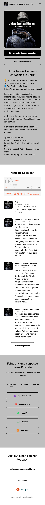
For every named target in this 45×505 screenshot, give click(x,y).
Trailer (16, 180)
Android (24, 384)
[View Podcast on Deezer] (28, 193)
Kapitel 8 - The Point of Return (27, 220)
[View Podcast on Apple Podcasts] (15, 193)
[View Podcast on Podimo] (25, 193)
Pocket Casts (24, 404)
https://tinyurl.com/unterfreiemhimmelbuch (23, 89)
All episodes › (35, 194)
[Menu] (40, 4)
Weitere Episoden (22, 346)
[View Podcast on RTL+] (21, 193)
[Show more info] (31, 187)
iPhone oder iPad (11, 385)
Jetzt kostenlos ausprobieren (22, 469)
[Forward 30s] (11, 187)
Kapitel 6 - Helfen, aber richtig (27, 309)
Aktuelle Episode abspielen (24, 53)
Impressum (22, 480)
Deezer (25, 422)
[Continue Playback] (9, 181)
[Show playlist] (39, 187)
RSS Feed (24, 430)
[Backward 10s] (6, 187)
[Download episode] (28, 187)
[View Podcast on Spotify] (18, 193)
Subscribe (9, 193)
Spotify (25, 413)
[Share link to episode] (35, 187)
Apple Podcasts (24, 396)
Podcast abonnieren (22, 62)
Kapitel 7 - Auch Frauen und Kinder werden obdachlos (26, 264)
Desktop (35, 384)
